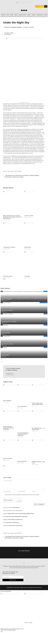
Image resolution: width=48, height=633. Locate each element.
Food (8, 14)
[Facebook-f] (18, 554)
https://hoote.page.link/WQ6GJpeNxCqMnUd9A (17, 516)
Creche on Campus (28, 215)
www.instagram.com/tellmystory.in (15, 519)
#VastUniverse (15, 177)
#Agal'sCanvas (11, 175)
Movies (45, 14)
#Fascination (26, 175)
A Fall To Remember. (22, 406)
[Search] (45, 6)
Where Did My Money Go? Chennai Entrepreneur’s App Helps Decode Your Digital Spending (12, 217)
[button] (5, 170)
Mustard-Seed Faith (22, 461)
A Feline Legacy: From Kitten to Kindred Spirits (37, 404)
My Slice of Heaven (7, 458)
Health (11, 14)
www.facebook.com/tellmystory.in (15, 525)
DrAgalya (21, 177)
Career (28, 14)
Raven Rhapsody (7, 400)
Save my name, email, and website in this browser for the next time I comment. (22, 494)
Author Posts (10, 373)
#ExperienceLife (18, 175)
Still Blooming (27, 247)
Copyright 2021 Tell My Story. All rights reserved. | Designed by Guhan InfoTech (24, 587)
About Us (3, 14)
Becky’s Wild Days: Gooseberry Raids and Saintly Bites (8, 428)
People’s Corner (22, 14)
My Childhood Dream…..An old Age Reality (38, 429)
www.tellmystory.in (16, 507)
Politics (16, 14)
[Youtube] (26, 10)
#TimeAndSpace (8, 177)
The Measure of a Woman (9, 247)
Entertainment (40, 14)
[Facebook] (21, 10)
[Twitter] (24, 10)
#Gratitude (31, 175)
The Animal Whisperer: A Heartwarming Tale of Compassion (23, 434)
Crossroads (27, 276)
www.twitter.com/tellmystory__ (13, 522)
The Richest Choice (7, 276)
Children (34, 14)
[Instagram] (23, 10)
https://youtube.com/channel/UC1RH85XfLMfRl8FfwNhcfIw (21, 513)
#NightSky (36, 175)
